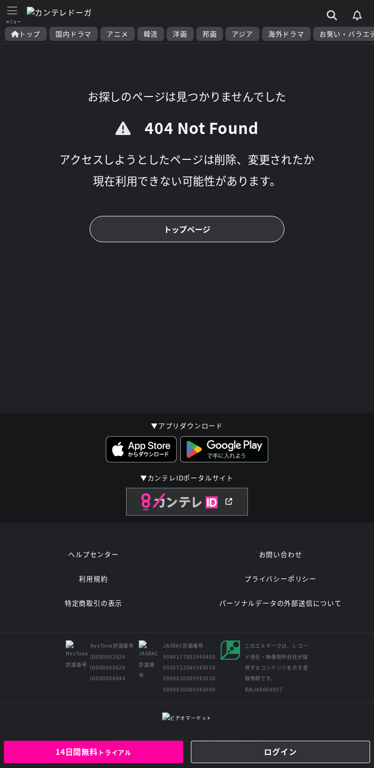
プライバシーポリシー (280, 578)
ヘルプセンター (93, 554)
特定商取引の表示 (93, 603)
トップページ (187, 229)
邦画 (210, 33)
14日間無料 (93, 751)
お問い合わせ (280, 554)
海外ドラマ (286, 33)
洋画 (180, 33)
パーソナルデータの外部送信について (280, 603)
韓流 (151, 33)
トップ (29, 33)
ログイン (280, 751)
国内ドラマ (74, 33)
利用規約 (93, 578)
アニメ (117, 33)
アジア (242, 33)
